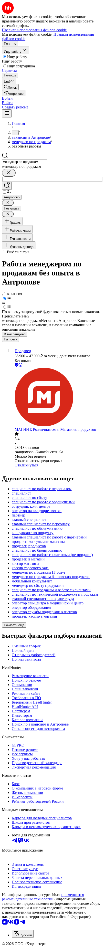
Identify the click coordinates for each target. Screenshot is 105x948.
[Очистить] (9, 173)
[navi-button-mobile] (7, 113)
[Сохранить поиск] (7, 186)
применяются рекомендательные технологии (43, 897)
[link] (10, 87)
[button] (7, 98)
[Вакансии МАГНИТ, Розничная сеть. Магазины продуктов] (57, 397)
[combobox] (24, 161)
